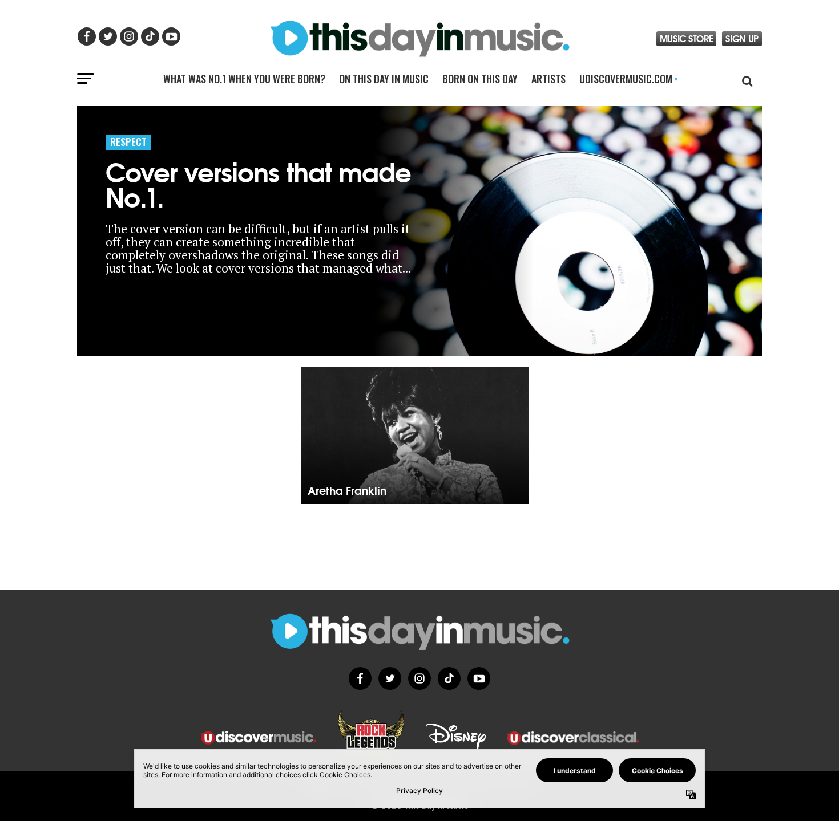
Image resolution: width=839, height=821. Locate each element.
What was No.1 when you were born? (244, 78)
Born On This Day (480, 78)
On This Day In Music (384, 78)
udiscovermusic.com (628, 78)
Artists (548, 78)
